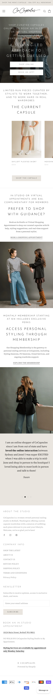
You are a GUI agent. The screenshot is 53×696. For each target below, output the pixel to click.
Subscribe (13, 612)
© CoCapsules (26, 663)
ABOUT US (8, 555)
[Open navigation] (3, 11)
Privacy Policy (9, 577)
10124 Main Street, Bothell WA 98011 (19, 632)
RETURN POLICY (11, 564)
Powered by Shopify (27, 666)
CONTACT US (9, 559)
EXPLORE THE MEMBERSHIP (26, 362)
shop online (26, 64)
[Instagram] (10, 534)
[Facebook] (4, 534)
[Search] (44, 11)
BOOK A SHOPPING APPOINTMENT (26, 237)
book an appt (26, 72)
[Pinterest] (16, 534)
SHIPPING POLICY (11, 568)
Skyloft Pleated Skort (24, 162)
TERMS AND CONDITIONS (15, 572)
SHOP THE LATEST (11, 550)
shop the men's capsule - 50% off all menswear (26, 2)
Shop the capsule (26, 178)
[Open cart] (49, 11)
